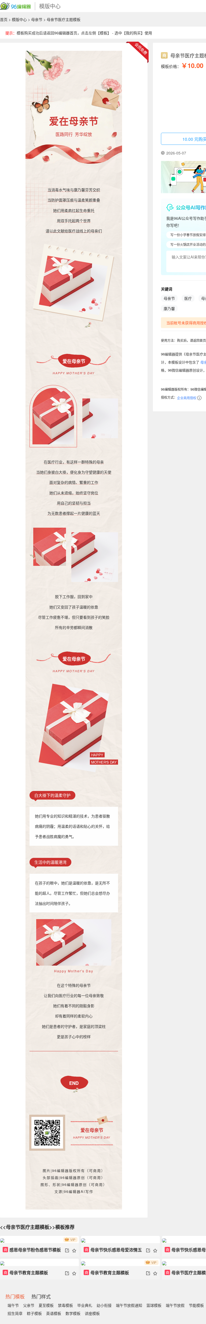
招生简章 (15, 1313)
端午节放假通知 (129, 1305)
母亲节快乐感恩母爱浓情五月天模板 (113, 1252)
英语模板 (53, 1313)
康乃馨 (169, 308)
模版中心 (19, 19)
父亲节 (28, 1305)
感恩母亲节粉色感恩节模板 (32, 1250)
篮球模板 (153, 1305)
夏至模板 (46, 1305)
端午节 (13, 1305)
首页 (4, 19)
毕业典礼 (84, 1305)
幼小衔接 (104, 1305)
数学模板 (72, 1313)
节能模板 (196, 1305)
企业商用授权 (186, 397)
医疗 (188, 298)
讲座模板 (92, 1313)
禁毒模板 (65, 1305)
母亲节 (36, 19)
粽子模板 (34, 1313)
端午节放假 (175, 1305)
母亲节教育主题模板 (26, 1272)
